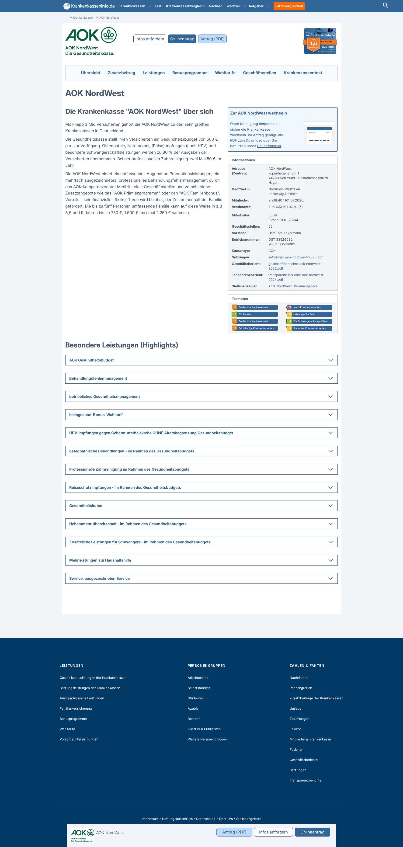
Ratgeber (256, 6)
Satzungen (298, 770)
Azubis (193, 708)
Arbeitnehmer (198, 678)
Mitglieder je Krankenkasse (310, 739)
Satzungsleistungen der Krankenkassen (90, 688)
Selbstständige (199, 688)
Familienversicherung (76, 708)
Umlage (295, 708)
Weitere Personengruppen (208, 739)
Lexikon (296, 729)
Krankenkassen (132, 6)
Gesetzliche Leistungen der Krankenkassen (92, 678)
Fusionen (296, 749)
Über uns (226, 819)
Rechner (215, 6)
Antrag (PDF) (212, 38)
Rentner (194, 719)
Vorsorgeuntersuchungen (79, 739)
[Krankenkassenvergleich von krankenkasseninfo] (88, 6)
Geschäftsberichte (304, 760)
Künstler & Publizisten (204, 729)
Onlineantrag (182, 38)
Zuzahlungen (299, 719)
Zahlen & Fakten (307, 665)
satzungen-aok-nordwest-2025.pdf (295, 257)
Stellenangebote (248, 819)
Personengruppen (207, 665)
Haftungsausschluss (177, 819)
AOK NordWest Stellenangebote (293, 286)
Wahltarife (67, 729)
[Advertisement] (382, 86)
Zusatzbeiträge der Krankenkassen (316, 698)
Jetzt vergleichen (289, 6)
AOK (271, 251)
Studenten (196, 698)
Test (158, 6)
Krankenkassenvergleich (185, 6)
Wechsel (233, 6)
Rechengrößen (301, 688)
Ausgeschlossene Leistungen (82, 698)
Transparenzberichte (305, 780)
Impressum (150, 819)
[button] (150, 6)
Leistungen (71, 665)
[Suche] (385, 5)
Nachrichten (299, 678)
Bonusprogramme (73, 719)
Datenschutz (205, 819)
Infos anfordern (149, 38)
